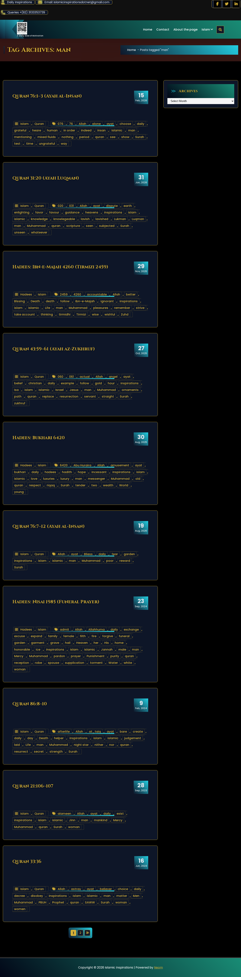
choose (125, 124)
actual (85, 377)
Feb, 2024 (141, 705)
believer (106, 889)
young (19, 492)
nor (111, 745)
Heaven (82, 643)
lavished (101, 219)
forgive (107, 636)
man (131, 130)
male (122, 649)
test (17, 143)
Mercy (18, 656)
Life (47, 308)
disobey (37, 896)
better (131, 294)
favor (39, 212)
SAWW (90, 902)
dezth (50, 301)
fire (94, 636)
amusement (120, 465)
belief (18, 383)
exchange (131, 629)
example (67, 383)
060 (60, 377)
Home (147, 29)
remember (122, 308)
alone (96, 124)
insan (101, 130)
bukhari (20, 472)
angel (113, 377)
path (17, 396)
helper (59, 738)
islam (132, 212)
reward (124, 561)
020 (60, 206)
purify (114, 656)
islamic (116, 130)
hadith (67, 472)
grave (54, 643)
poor (110, 561)
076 (60, 124)
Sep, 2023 (141, 787)
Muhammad (36, 226)
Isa (16, 390)
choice (123, 889)
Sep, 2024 (141, 603)
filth (83, 636)
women (19, 909)
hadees (50, 472)
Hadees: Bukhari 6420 (38, 438)
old (137, 479)
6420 (64, 465)
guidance (72, 212)
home (119, 643)
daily (140, 124)
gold (98, 383)
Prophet (58, 902)
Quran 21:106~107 (32, 786)
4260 (77, 294)
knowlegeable (64, 219)
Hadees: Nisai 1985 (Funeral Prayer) (55, 602)
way (64, 143)
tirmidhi (64, 314)
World (123, 485)
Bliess (88, 554)
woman (20, 669)
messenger (96, 479)
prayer (76, 656)
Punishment (95, 656)
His (106, 643)
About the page (185, 29)
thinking (47, 314)
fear (115, 554)
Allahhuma (96, 629)
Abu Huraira (82, 465)
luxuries (49, 479)
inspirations (113, 212)
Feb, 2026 (141, 97)
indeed (86, 130)
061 (71, 377)
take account (24, 314)
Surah (139, 137)
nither (99, 745)
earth (128, 206)
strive (140, 308)
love (34, 479)
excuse (19, 636)
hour (111, 383)
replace (48, 396)
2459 (64, 294)
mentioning (23, 137)
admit (64, 629)
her (96, 643)
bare (123, 731)
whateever (39, 232)
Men (136, 896)
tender (80, 485)
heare (36, 130)
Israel (59, 390)
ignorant (107, 301)
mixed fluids (46, 137)
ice (38, 649)
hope (82, 472)
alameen (64, 813)
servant (90, 396)
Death (35, 301)
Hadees (26, 294)
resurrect (21, 751)
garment (37, 643)
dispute (112, 206)
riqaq (51, 485)
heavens (91, 212)
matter (121, 896)
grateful (20, 130)
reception (21, 663)
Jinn (72, 820)
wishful (109, 314)
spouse (53, 663)
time (29, 143)
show (125, 137)
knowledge (39, 219)
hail (67, 643)
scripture (73, 226)
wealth (108, 485)
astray (76, 889)
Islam (206, 29)
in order (69, 130)
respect (35, 485)
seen (89, 226)
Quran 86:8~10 (29, 704)
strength (56, 751)
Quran (39, 124)
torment (96, 663)
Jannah (107, 649)
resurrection (69, 396)
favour (54, 212)
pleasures (100, 308)
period (84, 137)
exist (120, 813)
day (30, 738)
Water (113, 663)
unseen (19, 232)
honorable (22, 649)
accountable (97, 294)
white (128, 663)
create (138, 731)
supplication (74, 663)
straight (108, 396)
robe (38, 663)
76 (71, 124)
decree (19, 896)
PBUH (42, 902)
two (94, 485)
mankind (100, 820)
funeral (124, 636)
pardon (59, 656)
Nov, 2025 (141, 268)
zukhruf (19, 403)
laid (17, 745)
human (52, 130)
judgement (132, 738)
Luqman (138, 219)
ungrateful (47, 143)
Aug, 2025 (141, 439)
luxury (64, 479)
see (112, 137)
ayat (110, 124)
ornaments (130, 390)
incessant (99, 472)
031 (71, 206)
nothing (67, 137)
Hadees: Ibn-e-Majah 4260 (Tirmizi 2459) (60, 267)
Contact (162, 29)
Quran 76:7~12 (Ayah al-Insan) (48, 526)
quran (99, 137)
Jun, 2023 (141, 862)
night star (81, 745)
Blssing (19, 301)
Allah (82, 124)
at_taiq (95, 731)
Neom (158, 967)
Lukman (120, 219)
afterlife (64, 731)
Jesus (74, 390)
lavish (85, 219)
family (52, 636)
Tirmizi (81, 314)
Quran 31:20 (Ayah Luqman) (45, 178)
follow (64, 301)
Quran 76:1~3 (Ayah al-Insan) (47, 96)
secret (39, 751)
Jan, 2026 (141, 179)
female (68, 636)
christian (35, 383)
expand (36, 636)
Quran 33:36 (26, 862)
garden (129, 554)
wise (95, 314)
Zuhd (124, 314)
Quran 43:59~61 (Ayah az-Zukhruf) (53, 349)
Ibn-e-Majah (85, 301)
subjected (106, 226)
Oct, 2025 (141, 350)
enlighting (21, 212)
